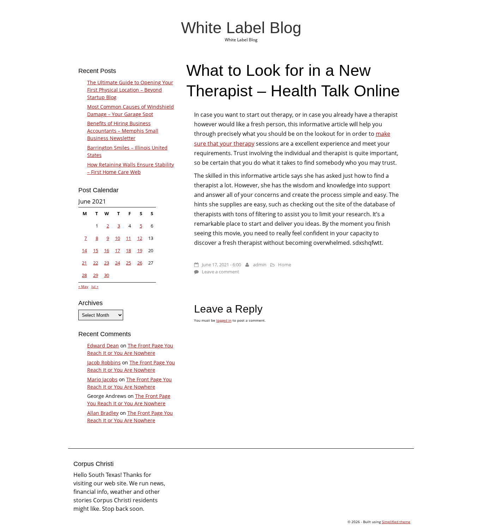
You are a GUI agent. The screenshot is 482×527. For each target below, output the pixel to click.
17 (117, 250)
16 (106, 250)
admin (259, 264)
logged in (223, 320)
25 (128, 263)
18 (128, 250)
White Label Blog (241, 27)
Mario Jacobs (102, 379)
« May (83, 286)
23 (106, 263)
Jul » (94, 286)
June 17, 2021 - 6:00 (221, 264)
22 (95, 263)
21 (84, 263)
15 (95, 250)
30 (106, 275)
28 (84, 275)
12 (139, 238)
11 (128, 238)
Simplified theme (396, 521)
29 (95, 275)
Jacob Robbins (104, 362)
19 (139, 250)
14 (84, 250)
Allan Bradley (103, 413)
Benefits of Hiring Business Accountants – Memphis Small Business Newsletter (122, 130)
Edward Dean (103, 345)
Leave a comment (220, 271)
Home (284, 264)
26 (139, 263)
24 (117, 263)
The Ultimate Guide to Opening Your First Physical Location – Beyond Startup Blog (130, 90)
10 (117, 238)
